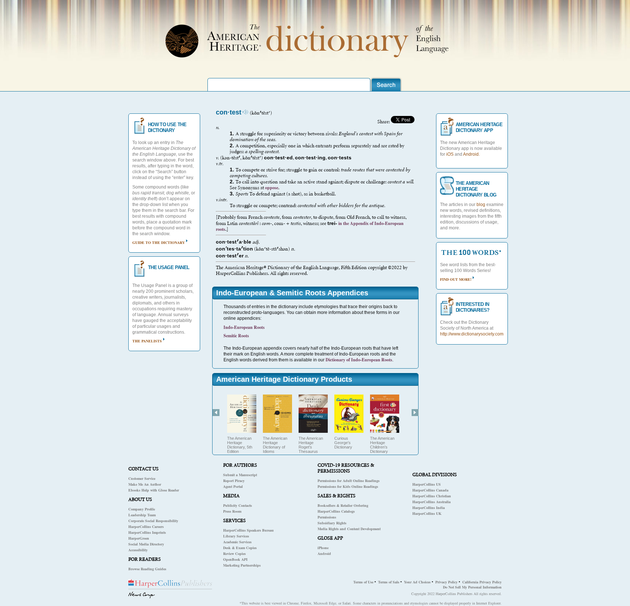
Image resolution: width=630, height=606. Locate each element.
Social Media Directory (146, 544)
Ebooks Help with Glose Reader (153, 490)
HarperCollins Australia (431, 501)
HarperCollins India (428, 507)
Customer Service (141, 478)
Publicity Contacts (237, 505)
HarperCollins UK (427, 513)
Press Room (232, 511)
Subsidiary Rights (332, 522)
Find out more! (455, 279)
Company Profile (141, 509)
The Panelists (147, 340)
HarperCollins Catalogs (336, 511)
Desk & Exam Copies (240, 547)
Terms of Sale (388, 581)
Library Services (236, 536)
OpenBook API (235, 559)
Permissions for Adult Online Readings (349, 480)
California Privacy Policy (482, 581)
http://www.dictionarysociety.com (471, 334)
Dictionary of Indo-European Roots (359, 360)
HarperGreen (138, 538)
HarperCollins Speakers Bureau (248, 530)
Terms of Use (363, 581)
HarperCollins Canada (430, 490)
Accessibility (138, 549)
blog (481, 204)
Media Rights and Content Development (349, 528)
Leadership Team (142, 514)
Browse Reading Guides (147, 568)
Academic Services (237, 541)
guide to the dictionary (158, 242)
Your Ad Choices (417, 581)
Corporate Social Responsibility (153, 520)
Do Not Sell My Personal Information (472, 587)
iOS (450, 154)
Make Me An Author (144, 484)
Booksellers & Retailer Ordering (343, 505)
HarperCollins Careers (146, 526)
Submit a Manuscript (240, 474)
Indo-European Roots (244, 327)
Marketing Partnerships (242, 565)
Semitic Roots (236, 336)
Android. (471, 154)
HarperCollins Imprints (147, 532)
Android (324, 553)
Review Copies (234, 553)
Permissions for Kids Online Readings (348, 486)
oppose (271, 187)
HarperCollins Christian (431, 495)
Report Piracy (234, 480)
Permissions (327, 517)
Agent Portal (233, 486)
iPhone (323, 547)
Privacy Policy (446, 581)
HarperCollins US (426, 484)
